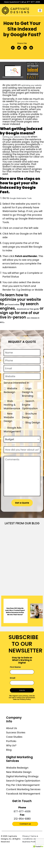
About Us (11, 728)
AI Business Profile (29, 840)
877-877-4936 (33, 2)
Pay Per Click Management (23, 785)
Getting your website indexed (15, 137)
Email (12, 678)
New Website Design (18, 772)
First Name (15, 667)
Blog (9, 750)
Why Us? (11, 745)
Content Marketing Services (23, 789)
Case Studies (14, 737)
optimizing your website (31, 85)
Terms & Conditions (30, 837)
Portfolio (11, 741)
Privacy (25, 836)
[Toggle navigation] (40, 10)
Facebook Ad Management (23, 793)
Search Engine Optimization (23, 780)
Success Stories (15, 732)
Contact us (25, 823)
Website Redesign (17, 767)
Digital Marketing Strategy (22, 776)
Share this (22, 43)
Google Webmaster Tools (21, 198)
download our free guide (28, 309)
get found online (12, 304)
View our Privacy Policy (22, 699)
